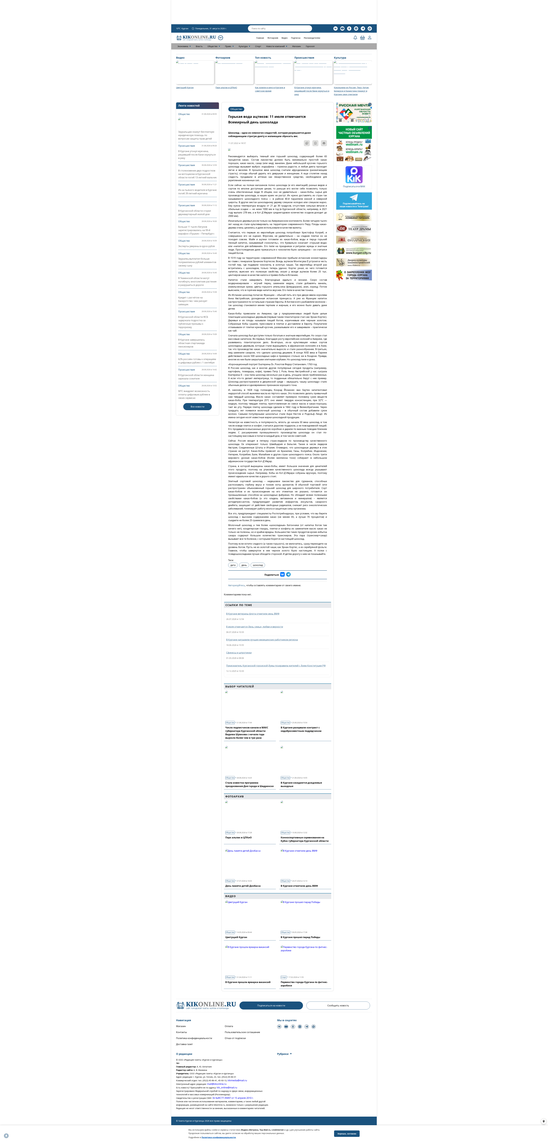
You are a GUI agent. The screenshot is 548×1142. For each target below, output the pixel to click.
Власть (199, 46)
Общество (213, 46)
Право (229, 46)
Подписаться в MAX (354, 186)
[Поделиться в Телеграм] (288, 574)
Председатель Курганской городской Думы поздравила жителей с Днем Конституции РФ (276, 665)
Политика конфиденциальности (194, 1038)
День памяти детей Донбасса (243, 885)
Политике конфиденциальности (219, 1137)
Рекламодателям (312, 38)
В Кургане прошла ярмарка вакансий (248, 982)
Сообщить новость (338, 1005)
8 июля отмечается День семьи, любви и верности (254, 626)
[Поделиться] (307, 143)
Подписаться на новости (271, 1005)
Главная (260, 38)
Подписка (295, 38)
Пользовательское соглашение (242, 1032)
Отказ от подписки (235, 1038)
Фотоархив (272, 38)
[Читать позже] (315, 143)
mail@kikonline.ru (216, 1084)
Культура (244, 46)
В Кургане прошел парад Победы (300, 937)
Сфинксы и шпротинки (239, 652)
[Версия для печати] (324, 143)
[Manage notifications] (6, 1135)
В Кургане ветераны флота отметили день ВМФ (252, 613)
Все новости (197, 406)
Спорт (258, 46)
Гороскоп (310, 46)
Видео (285, 38)
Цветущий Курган (236, 937)
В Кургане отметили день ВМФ (299, 885)
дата (232, 565)
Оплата (229, 1026)
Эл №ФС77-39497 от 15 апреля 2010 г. (232, 1097)
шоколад (258, 565)
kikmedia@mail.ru (237, 1080)
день (244, 565)
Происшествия (186, 145)
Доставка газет (184, 1044)
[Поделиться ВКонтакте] (282, 574)
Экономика (184, 46)
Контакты (181, 1032)
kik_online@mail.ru (227, 1087)
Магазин (296, 46)
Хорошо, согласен (347, 1133)
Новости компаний (276, 46)
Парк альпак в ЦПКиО (238, 837)
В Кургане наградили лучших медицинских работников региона (262, 639)
